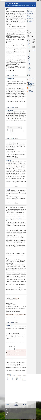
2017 (28, 74)
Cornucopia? (29, 82)
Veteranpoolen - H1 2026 (30, 81)
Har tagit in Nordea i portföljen (29, 70)
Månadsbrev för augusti (30, 86)
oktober (29, 46)
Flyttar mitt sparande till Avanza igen (10, 78)
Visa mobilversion (16, 405)
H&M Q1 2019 (7, 9)
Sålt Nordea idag (8, 189)
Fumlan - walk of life (30, 87)
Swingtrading (28, 16)
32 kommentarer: (12, 138)
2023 (28, 41)
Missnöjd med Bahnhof (30, 90)
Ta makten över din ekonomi (29, 11)
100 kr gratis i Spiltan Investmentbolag (30, 20)
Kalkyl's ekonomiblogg (30, 84)
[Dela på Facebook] (16, 107)
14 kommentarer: (12, 157)
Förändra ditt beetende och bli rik (30, 10)
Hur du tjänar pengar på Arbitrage (30, 15)
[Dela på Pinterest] (17, 75)
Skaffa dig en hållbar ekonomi (9, 206)
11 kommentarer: (12, 107)
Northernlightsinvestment (30, 88)
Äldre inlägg (24, 404)
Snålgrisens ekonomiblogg (30, 91)
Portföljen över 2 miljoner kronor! (9, 110)
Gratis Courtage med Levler (29, 21)
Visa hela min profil (33, 50)
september (29, 47)
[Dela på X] (16, 75)
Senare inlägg (7, 404)
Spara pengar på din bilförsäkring (30, 18)
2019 (28, 44)
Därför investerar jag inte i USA (30, 13)
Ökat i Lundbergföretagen (9, 160)
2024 (28, 40)
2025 (28, 39)
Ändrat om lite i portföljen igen (9, 325)
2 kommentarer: (12, 322)
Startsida (16, 404)
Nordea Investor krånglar (29, 59)
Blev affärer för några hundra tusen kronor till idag (29, 66)
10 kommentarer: (12, 75)
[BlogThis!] (15, 75)
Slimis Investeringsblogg (12, 3)
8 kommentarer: (12, 402)
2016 (28, 75)
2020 (28, 43)
